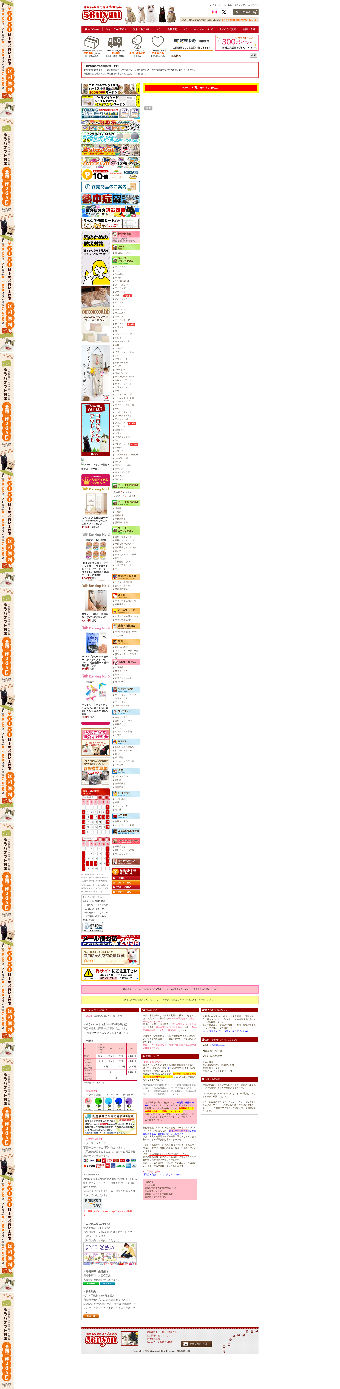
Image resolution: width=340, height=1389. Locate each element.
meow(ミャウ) (121, 458)
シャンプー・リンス (124, 825)
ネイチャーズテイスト (125, 405)
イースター (120, 302)
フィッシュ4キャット (125, 419)
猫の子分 (119, 757)
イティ (118, 306)
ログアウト (253, 5)
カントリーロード (123, 334)
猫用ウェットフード (124, 540)
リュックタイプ (124, 698)
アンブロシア (121, 299)
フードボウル (121, 776)
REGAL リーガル (123, 465)
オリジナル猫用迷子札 (125, 601)
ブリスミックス (122, 437)
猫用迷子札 (120, 604)
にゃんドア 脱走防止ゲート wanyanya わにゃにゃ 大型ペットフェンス (95, 520)
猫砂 (117, 802)
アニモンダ (120, 288)
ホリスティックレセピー (126, 454)
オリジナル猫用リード (125, 620)
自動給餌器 (120, 783)
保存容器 (119, 787)
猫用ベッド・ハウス (124, 850)
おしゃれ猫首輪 (122, 585)
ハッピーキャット (123, 412)
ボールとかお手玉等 (124, 761)
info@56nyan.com (218, 1045)
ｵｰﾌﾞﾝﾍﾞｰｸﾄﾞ (121, 323)
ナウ (117, 391)
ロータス (119, 468)
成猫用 (118, 508)
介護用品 (119, 667)
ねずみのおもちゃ (123, 750)
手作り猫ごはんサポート (126, 544)
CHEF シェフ (121, 369)
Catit (117, 345)
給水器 (118, 780)
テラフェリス (121, 387)
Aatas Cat (119, 274)
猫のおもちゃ (121, 853)
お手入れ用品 (121, 821)
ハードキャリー (122, 702)
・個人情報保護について (156, 1335)
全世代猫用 (120, 519)
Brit (116, 440)
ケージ (118, 728)
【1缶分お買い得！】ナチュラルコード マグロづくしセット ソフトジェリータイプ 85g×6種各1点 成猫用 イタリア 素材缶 (95, 569)
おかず (118, 551)
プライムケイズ (122, 426)
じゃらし (119, 754)
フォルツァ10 (121, 422)
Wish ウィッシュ (123, 309)
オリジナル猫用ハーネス (126, 616)
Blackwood (119, 430)
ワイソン (119, 479)
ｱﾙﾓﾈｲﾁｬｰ (119, 295)
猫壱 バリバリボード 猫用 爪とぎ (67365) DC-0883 (95, 616)
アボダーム (120, 292)
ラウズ (118, 461)
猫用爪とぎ (120, 724)
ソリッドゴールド (123, 384)
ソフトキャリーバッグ (125, 695)
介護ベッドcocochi (123, 678)
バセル (118, 408)
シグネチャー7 (122, 362)
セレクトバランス (123, 380)
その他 (118, 809)
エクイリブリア (122, 320)
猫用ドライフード (123, 537)
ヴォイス (119, 316)
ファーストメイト (123, 415)
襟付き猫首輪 (121, 589)
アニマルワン (121, 284)
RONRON (119, 476)
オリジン (119, 327)
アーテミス (120, 267)
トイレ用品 (120, 799)
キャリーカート (122, 705)
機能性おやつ (123, 561)
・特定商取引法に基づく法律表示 (161, 1332)
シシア (118, 366)
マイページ (215, 5)
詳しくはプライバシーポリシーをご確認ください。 (227, 1031)
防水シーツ (120, 681)
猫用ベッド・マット (124, 721)
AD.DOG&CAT (122, 281)
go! (116, 355)
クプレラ (119, 348)
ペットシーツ (121, 806)
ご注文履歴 (227, 5)
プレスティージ (122, 444)
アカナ (118, 270)
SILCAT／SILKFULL (124, 376)
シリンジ (119, 674)
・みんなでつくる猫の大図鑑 (158, 1342)
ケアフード (119, 496)
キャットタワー (122, 717)
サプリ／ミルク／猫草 (125, 554)
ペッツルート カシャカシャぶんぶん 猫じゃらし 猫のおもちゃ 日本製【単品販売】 (95, 709)
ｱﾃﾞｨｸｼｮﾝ (119, 277)
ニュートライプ (122, 401)
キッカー (119, 764)
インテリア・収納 (123, 731)
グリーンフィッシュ (124, 352)
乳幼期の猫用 (121, 522)
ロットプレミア (122, 472)
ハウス (118, 735)
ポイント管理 (240, 5)
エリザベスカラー (123, 671)
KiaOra (118, 338)
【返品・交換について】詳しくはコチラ (162, 1174)
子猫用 (118, 512)
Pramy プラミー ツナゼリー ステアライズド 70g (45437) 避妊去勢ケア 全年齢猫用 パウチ (95, 661)
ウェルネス (120, 313)
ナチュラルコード (123, 394)
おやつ (118, 558)
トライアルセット (123, 565)
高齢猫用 (119, 515)
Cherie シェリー (122, 373)
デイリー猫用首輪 (123, 582)
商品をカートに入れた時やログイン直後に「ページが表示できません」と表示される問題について (170, 989)
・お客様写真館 (152, 1339)
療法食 (117, 491)
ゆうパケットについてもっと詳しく (106, 1032)
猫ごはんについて (123, 252)
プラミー (119, 433)
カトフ (118, 330)
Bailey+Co (119, 447)
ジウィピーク (121, 359)
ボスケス (119, 451)
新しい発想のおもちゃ (125, 747)
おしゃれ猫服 (121, 647)
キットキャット (122, 341)
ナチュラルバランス (124, 398)
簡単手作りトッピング (125, 547)
